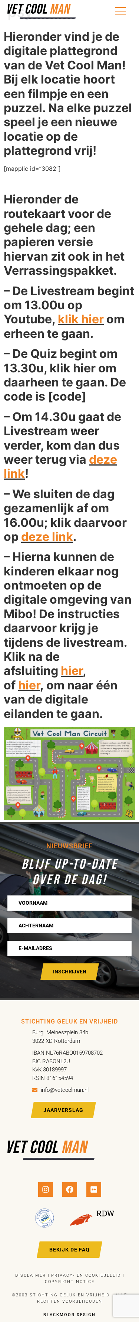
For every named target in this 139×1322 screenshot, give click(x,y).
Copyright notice (70, 1281)
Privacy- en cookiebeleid (85, 1275)
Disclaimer (30, 1275)
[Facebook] (69, 1189)
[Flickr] (93, 1189)
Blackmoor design (69, 1314)
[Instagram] (45, 1189)
